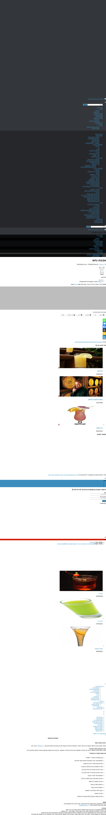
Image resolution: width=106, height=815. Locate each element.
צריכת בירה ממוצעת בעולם (91, 215)
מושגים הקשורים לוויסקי (92, 161)
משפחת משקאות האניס (92, 182)
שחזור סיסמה (95, 128)
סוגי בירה (96, 206)
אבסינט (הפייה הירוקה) (93, 183)
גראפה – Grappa (94, 179)
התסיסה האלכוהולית (93, 138)
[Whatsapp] (104, 320)
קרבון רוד (100, 621)
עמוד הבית (100, 107)
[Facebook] (104, 327)
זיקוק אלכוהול (95, 140)
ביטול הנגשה (99, 730)
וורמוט (97, 173)
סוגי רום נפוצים (95, 156)
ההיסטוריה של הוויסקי (93, 159)
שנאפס (100, 281)
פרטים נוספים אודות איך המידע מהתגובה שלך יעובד (62, 475)
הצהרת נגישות (99, 727)
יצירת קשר (100, 124)
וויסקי (100, 280)
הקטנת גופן (99, 718)
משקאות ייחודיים (98, 168)
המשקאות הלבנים (98, 144)
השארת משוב (99, 729)
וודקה (97, 149)
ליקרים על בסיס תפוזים (93, 194)
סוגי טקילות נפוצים (94, 153)
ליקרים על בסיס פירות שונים (91, 197)
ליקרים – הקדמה (94, 189)
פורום (101, 701)
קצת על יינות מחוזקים (93, 171)
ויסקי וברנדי (96, 690)
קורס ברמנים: (99, 134)
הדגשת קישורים (98, 723)
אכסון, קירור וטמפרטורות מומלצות (89, 210)
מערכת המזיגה (95, 213)
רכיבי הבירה (96, 207)
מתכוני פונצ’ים (99, 115)
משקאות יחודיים (94, 692)
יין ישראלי (96, 119)
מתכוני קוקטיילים (98, 113)
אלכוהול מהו (99, 135)
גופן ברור (100, 724)
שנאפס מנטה (78, 342)
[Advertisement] (56, 298)
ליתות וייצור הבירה (94, 209)
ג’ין (98, 147)
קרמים (97, 192)
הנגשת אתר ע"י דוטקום (99, 733)
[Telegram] (104, 323)
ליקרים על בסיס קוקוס (93, 198)
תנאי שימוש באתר (98, 708)
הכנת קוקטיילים (98, 222)
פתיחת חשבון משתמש (93, 127)
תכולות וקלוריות (95, 141)
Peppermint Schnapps (95, 342)
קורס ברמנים (99, 686)
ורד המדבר (99, 428)
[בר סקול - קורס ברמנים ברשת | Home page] (97, 99)
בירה (101, 203)
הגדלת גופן (100, 717)
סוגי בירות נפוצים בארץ (92, 216)
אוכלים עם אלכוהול (94, 121)
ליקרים (101, 188)
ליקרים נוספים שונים (93, 201)
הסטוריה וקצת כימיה (93, 137)
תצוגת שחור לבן (98, 720)
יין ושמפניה (96, 696)
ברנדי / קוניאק (95, 164)
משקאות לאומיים (94, 185)
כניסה (101, 125)
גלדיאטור (100, 371)
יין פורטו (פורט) (95, 177)
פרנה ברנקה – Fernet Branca (91, 186)
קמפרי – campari (94, 174)
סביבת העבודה (98, 220)
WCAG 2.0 (41, 746)
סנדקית (101, 593)
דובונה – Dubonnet (94, 180)
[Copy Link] (104, 333)
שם (105, 492)
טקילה (97, 152)
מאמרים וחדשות (98, 118)
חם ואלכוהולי (99, 116)
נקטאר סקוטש (99, 648)
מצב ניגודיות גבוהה (97, 721)
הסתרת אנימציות (98, 726)
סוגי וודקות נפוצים (94, 150)
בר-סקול (101, 264)
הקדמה (97, 110)
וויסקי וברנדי (99, 158)
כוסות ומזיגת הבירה (94, 212)
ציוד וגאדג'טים (99, 122)
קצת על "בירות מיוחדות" (92, 217)
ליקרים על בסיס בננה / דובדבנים (90, 195)
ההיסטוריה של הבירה (93, 204)
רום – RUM (96, 155)
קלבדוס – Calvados (90, 165)
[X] (104, 330)
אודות (101, 109)
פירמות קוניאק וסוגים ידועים (88, 167)
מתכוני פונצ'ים (95, 704)
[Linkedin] (104, 336)
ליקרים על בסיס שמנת (93, 200)
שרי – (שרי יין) (95, 176)
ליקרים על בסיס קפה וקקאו (92, 191)
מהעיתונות (96, 112)
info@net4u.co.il (84, 805)
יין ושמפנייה (99, 219)
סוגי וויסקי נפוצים (94, 162)
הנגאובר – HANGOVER (92, 143)
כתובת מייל (103, 497)
